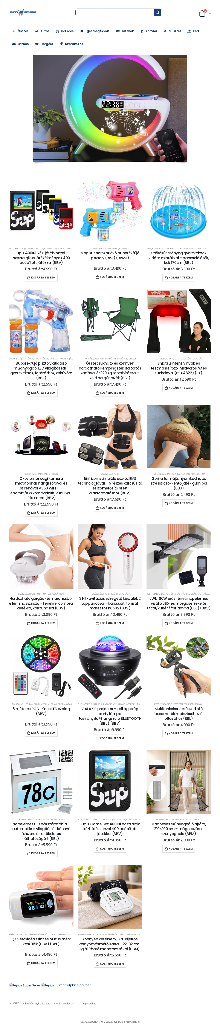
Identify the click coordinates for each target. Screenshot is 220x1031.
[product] (41, 211)
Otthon (23, 44)
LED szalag (17, 704)
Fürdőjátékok (170, 248)
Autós (44, 31)
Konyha (151, 31)
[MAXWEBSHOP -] (23, 12)
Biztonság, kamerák (35, 473)
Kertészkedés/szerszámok (188, 704)
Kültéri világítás (175, 593)
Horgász (47, 44)
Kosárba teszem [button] (43, 277)
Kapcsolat (89, 1003)
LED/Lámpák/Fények (35, 704)
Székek (132, 358)
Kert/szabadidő (198, 248)
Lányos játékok (43, 248)
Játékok (127, 31)
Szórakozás (74, 44)
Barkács (67, 31)
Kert (196, 31)
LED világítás (193, 593)
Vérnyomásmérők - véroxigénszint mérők (52, 934)
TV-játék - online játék (66, 248)
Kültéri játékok (69, 358)
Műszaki (175, 31)
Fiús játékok (16, 248)
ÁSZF (15, 1003)
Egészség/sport (98, 31)
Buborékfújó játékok (105, 248)
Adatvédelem (65, 1003)
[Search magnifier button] (157, 12)
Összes (23, 31)
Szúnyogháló (194, 819)
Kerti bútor (121, 358)
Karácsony (109, 704)
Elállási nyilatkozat (37, 1003)
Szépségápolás (193, 358)
